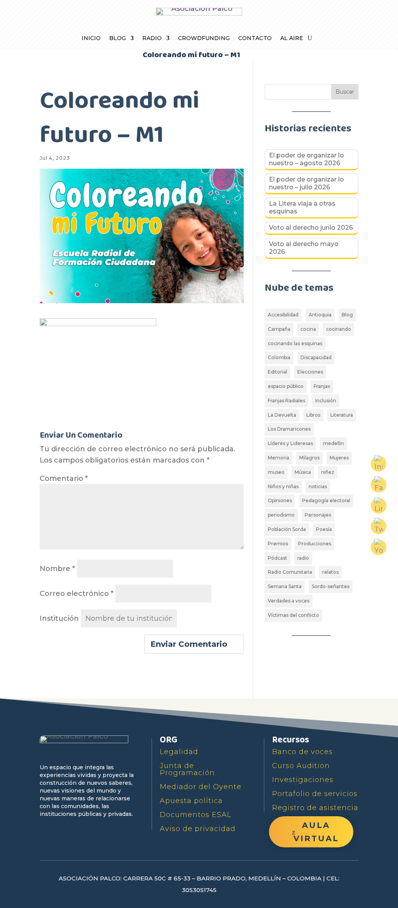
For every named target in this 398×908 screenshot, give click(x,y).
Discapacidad (316, 357)
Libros (313, 415)
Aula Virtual (316, 832)
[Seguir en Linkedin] (118, 829)
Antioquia (320, 315)
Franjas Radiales (286, 400)
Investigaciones (302, 779)
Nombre (57, 568)
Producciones (314, 544)
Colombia (279, 357)
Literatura (341, 415)
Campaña (279, 329)
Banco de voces (302, 751)
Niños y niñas (283, 486)
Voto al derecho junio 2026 (311, 227)
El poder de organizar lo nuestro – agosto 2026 (306, 159)
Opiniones (280, 500)
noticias (318, 486)
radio (303, 558)
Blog (117, 38)
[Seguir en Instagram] (100, 829)
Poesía (324, 529)
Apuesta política (191, 800)
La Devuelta (282, 415)
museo (276, 472)
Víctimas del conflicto (293, 615)
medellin (333, 443)
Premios (278, 544)
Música (303, 472)
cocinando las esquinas (295, 343)
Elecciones (310, 372)
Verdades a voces (288, 601)
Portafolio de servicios (315, 793)
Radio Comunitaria (290, 572)
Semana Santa (285, 586)
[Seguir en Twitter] (65, 829)
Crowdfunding (204, 38)
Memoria (278, 458)
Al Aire (291, 38)
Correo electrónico (76, 593)
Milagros (309, 458)
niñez (327, 472)
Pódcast (277, 558)
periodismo (281, 515)
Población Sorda (287, 529)
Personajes (318, 515)
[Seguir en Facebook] (47, 829)
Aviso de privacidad (198, 828)
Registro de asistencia (315, 807)
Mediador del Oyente (200, 786)
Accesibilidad (283, 315)
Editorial (277, 372)
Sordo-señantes (330, 586)
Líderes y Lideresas (290, 443)
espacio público (286, 386)
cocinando (338, 329)
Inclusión (325, 400)
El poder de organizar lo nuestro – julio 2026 (306, 183)
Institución (59, 618)
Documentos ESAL (195, 814)
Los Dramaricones (289, 429)
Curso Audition (301, 765)
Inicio (91, 38)
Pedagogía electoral (326, 500)
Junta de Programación (187, 769)
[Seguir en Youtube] (82, 829)
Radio (152, 38)
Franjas (322, 386)
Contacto (255, 38)
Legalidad (179, 751)
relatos (330, 572)
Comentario (64, 478)
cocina (308, 329)
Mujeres (339, 458)
